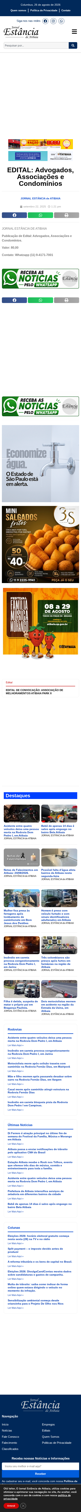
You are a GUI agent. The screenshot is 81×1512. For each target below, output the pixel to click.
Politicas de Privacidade (56, 1442)
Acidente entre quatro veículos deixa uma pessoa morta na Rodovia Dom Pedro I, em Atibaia (21, 830)
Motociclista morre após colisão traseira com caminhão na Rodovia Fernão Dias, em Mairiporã (39, 1065)
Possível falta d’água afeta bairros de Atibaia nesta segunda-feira (58, 873)
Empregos (48, 1424)
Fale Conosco (10, 1436)
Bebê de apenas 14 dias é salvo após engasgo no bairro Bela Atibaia (57, 829)
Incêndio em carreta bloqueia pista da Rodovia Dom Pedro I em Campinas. (38, 1104)
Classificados (10, 1448)
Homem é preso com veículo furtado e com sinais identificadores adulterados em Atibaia (56, 915)
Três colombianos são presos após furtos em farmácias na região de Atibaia (55, 962)
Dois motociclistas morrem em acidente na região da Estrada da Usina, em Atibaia (58, 1006)
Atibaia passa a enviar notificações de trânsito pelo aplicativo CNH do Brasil (38, 1151)
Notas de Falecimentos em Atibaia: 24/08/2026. (21, 871)
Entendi (11, 1505)
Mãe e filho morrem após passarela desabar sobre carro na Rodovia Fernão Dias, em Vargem (40, 1078)
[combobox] (36, 45)
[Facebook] (45, 21)
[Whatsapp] (61, 21)
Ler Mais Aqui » (16, 1045)
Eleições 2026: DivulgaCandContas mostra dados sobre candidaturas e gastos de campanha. (39, 1273)
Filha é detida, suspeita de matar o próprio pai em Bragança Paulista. (21, 1004)
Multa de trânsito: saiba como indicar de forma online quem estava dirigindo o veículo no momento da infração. (38, 1287)
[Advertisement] (40, 93)
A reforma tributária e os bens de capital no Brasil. (40, 1261)
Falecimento (9, 1442)
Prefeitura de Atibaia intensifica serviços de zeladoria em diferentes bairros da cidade (36, 1193)
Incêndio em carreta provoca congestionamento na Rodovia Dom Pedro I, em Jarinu (21, 962)
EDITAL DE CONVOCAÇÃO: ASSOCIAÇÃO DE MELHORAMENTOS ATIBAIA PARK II (34, 692)
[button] (14, 215)
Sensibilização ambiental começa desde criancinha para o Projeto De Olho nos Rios (36, 1302)
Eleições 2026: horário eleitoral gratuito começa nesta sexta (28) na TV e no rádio (38, 1237)
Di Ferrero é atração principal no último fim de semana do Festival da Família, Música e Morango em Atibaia (40, 1136)
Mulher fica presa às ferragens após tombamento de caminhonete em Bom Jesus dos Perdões (18, 917)
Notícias (7, 1430)
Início (5, 1424)
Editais (46, 1430)
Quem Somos (50, 1436)
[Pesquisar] (73, 45)
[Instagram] (53, 21)
